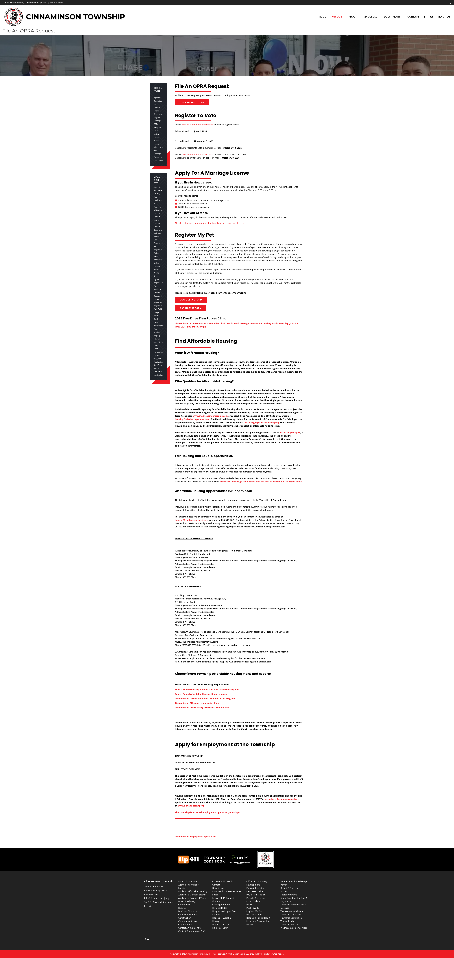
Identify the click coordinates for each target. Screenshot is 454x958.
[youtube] (148, 939)
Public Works (252, 907)
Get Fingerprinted (158, 243)
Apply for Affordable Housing (158, 190)
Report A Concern (289, 888)
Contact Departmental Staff (158, 229)
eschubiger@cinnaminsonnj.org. (262, 422)
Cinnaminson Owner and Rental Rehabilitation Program (205, 698)
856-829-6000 (56, 2)
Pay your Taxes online (157, 130)
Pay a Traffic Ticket (255, 894)
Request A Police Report (158, 253)
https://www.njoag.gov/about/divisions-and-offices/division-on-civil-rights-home (261, 481)
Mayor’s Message (220, 924)
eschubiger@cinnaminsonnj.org (282, 799)
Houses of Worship (221, 917)
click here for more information (197, 124)
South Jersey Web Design (272, 954)
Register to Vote (254, 914)
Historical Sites (219, 907)
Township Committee (291, 917)
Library (215, 921)
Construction (184, 917)
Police (156, 236)
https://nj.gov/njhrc (289, 432)
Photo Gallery (253, 901)
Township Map (287, 921)
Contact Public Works (157, 269)
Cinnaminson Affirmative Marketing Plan (197, 703)
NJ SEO (246, 954)
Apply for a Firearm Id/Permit (192, 898)
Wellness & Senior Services (293, 927)
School (283, 891)
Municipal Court (220, 927)
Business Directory (187, 911)
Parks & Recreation (255, 888)
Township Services (289, 924)
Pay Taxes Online (254, 891)
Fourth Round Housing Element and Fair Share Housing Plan (207, 689)
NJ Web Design (232, 954)
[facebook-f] (145, 939)
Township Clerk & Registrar (293, 914)
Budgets (182, 907)
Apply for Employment (158, 200)
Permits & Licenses (255, 898)
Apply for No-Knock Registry (158, 332)
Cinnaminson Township (75, 16)
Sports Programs (288, 894)
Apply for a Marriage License (192, 894)
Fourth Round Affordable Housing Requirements (201, 694)
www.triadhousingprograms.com (210, 415)
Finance (216, 901)
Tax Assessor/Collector (291, 911)
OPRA (156, 124)
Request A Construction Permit (158, 299)
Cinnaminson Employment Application (195, 836)
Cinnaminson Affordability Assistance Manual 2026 (202, 707)
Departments (218, 888)
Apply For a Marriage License (158, 210)
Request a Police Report (258, 917)
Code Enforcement (187, 914)
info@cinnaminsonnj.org (156, 898)
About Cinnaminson (188, 881)
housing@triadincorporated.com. (192, 419)
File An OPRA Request (223, 898)
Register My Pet (254, 911)
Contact (216, 884)
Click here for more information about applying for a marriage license (209, 223)
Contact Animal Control (157, 219)
